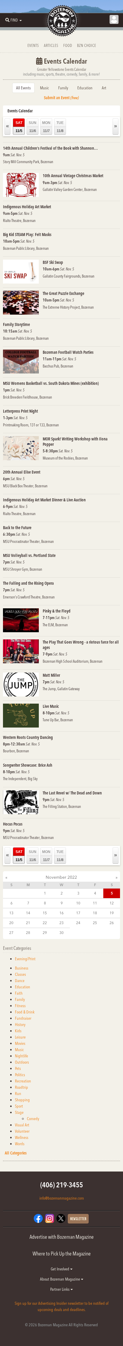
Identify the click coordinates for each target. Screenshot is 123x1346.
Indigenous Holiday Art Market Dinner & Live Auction (44, 500)
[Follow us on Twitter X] (60, 1218)
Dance (19, 980)
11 (95, 903)
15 (45, 913)
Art (104, 88)
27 (11, 932)
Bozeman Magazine (61, 21)
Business (21, 968)
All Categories (16, 1153)
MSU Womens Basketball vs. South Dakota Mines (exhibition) (51, 383)
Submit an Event (61, 97)
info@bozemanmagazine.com (61, 1198)
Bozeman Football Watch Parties (68, 352)
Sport (19, 1106)
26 (112, 923)
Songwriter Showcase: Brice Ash (27, 765)
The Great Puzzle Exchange (63, 293)
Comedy (33, 1118)
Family (63, 88)
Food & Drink (25, 1012)
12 (112, 903)
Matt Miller (51, 675)
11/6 (32, 127)
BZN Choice (86, 45)
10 (78, 903)
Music (44, 88)
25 (95, 923)
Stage (19, 1112)
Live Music (51, 706)
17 (78, 913)
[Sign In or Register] (114, 19)
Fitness (20, 1005)
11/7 (46, 127)
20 (11, 923)
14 (28, 913)
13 (11, 913)
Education (85, 88)
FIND (14, 20)
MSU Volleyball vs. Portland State (29, 555)
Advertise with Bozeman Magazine (62, 1236)
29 (45, 932)
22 (45, 923)
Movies (20, 1043)
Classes (20, 974)
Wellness (21, 1137)
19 (112, 913)
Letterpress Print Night (20, 411)
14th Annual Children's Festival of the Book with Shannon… (50, 148)
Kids (18, 1030)
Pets (18, 1068)
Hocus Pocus (12, 824)
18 (95, 913)
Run (18, 1093)
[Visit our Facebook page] (38, 1218)
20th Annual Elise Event (21, 472)
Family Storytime (16, 324)
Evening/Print (25, 958)
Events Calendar (20, 111)
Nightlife (21, 1056)
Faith (19, 993)
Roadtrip (21, 1087)
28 (28, 932)
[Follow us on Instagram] (49, 1218)
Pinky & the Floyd (56, 611)
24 (78, 923)
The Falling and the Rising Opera (28, 583)
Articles (51, 45)
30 (61, 932)
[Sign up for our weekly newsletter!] (78, 1218)
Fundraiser (23, 1018)
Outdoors (22, 1062)
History (20, 1024)
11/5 (19, 127)
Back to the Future (17, 527)
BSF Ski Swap (53, 262)
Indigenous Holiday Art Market (27, 206)
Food (67, 45)
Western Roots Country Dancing (28, 737)
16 (61, 913)
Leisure (20, 1037)
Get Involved (60, 1269)
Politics (20, 1074)
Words (19, 1143)
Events (33, 45)
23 (61, 923)
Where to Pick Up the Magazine (62, 1253)
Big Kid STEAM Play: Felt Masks (27, 234)
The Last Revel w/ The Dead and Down (72, 793)
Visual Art (22, 1125)
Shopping (22, 1099)
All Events (23, 88)
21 (28, 923)
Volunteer (22, 1131)
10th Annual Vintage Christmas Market (73, 175)
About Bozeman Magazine (60, 1279)
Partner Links (60, 1289)
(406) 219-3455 (61, 1184)
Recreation (23, 1081)
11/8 (60, 127)
